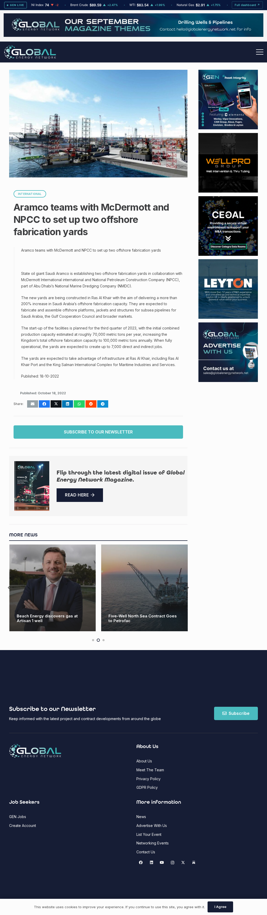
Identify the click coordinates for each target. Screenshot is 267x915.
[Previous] (9, 587)
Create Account (22, 825)
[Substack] (193, 862)
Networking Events (152, 843)
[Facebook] (140, 862)
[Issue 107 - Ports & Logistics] (31, 486)
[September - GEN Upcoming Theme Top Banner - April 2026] (133, 35)
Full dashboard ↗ (247, 5)
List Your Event (148, 834)
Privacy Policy (148, 779)
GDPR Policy (147, 787)
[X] (183, 862)
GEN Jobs (17, 816)
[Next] (187, 587)
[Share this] (44, 404)
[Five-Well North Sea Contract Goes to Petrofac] (52, 588)
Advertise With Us (151, 825)
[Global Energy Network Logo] (30, 52)
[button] (259, 52)
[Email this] (32, 404)
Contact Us (145, 852)
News (141, 816)
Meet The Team (150, 770)
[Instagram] (172, 862)
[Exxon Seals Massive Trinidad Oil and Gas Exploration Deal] (144, 588)
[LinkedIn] (151, 862)
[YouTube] (162, 862)
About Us (144, 761)
